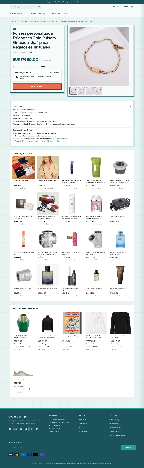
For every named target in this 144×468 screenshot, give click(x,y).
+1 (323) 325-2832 (55, 425)
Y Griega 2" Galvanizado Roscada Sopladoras (96, 253)
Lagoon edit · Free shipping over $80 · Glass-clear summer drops (72, 2)
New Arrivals (55, 13)
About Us (82, 420)
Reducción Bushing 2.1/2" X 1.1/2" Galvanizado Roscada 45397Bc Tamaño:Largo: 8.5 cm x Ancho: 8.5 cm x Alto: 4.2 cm (120, 181)
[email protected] (62, 139)
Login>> (19, 349)
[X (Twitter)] (31, 429)
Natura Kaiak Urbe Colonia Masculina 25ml (94, 289)
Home (33, 13)
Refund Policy (114, 420)
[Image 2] (81, 91)
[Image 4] (98, 91)
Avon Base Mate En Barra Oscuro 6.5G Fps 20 (71, 253)
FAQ (80, 427)
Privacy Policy (114, 424)
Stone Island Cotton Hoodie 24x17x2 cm (119, 336)
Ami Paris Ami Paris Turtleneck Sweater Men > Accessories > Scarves (47, 337)
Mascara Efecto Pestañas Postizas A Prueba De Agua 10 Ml (71, 181)
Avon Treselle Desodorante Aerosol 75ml (24, 253)
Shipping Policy (114, 431)
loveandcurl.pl (18, 13)
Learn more (50, 67)
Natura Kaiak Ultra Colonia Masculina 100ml (118, 253)
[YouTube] (21, 429)
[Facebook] (10, 429)
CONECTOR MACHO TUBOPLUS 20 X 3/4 (20, 336)
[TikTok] (26, 429)
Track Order (83, 431)
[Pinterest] (37, 429)
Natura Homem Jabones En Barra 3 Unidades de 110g (23, 217)
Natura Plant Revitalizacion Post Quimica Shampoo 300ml (71, 217)
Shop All (42, 13)
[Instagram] (15, 429)
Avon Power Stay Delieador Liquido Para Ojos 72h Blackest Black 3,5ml (71, 289)
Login (115, 7)
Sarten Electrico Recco (117, 216)
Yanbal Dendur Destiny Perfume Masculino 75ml (47, 289)
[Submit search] (39, 7)
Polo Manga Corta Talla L (21, 180)
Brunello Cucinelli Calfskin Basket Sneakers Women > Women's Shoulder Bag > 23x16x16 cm (21, 379)
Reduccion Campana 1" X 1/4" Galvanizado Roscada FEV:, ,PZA (23, 289)
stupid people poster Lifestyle (70, 336)
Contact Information (117, 435)
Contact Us (83, 424)
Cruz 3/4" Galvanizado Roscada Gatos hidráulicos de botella (47, 253)
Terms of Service (115, 427)
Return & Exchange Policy (51, 141)
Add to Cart (37, 86)
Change (56, 73)
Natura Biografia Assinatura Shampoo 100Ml (118, 289)
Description (17, 106)
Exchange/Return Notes (22, 130)
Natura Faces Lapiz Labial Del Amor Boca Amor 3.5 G (46, 217)
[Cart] (131, 6)
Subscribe (129, 448)
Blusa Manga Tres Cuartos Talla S (47, 180)
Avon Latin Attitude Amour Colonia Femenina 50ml (94, 217)
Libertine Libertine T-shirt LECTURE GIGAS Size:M (93, 336)
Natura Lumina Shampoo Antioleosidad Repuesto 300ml (95, 181)
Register (124, 7)
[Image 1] (73, 91)
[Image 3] (90, 91)
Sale (65, 13)
